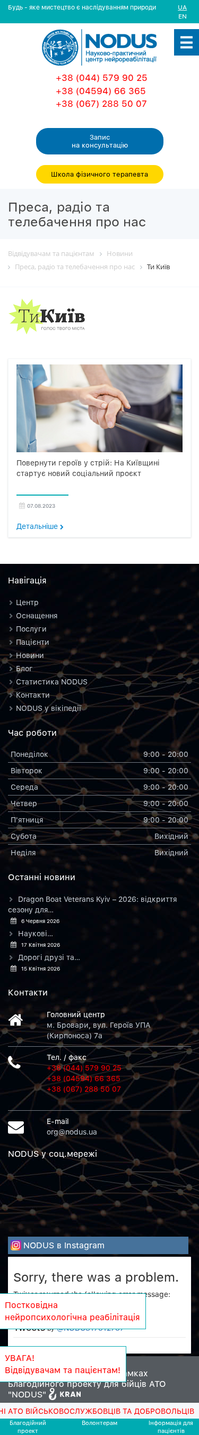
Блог (24, 668)
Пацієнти (32, 641)
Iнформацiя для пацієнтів (171, 1426)
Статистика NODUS (52, 681)
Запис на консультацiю (100, 141)
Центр (27, 602)
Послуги (31, 628)
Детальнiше (38, 526)
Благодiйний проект (28, 1426)
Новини (30, 655)
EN (182, 16)
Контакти (33, 694)
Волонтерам (99, 1422)
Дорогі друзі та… (49, 957)
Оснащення (36, 615)
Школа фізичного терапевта (99, 174)
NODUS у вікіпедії (48, 707)
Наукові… (35, 933)
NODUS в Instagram (64, 1245)
